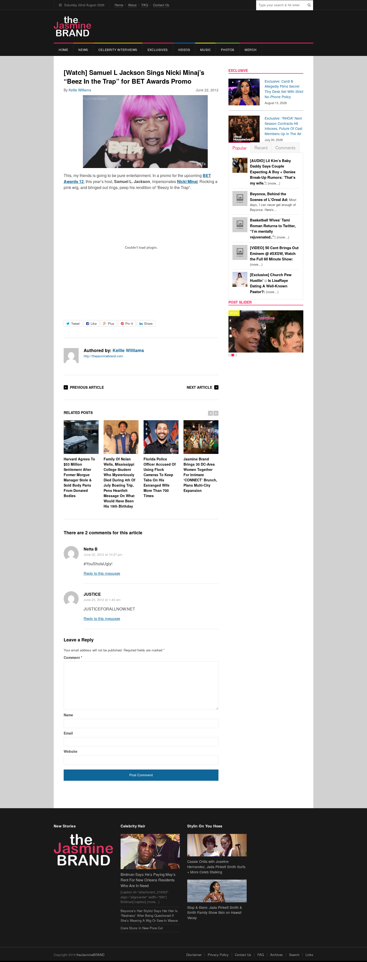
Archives (276, 954)
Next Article (199, 387)
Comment (73, 657)
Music (205, 49)
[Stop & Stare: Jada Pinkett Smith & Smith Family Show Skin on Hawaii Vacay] (217, 891)
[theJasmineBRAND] (72, 26)
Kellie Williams (80, 89)
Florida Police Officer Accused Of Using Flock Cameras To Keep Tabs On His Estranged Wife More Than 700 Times (160, 477)
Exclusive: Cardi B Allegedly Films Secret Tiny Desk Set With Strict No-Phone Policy (284, 89)
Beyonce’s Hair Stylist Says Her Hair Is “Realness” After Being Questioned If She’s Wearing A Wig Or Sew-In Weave (149, 915)
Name (68, 714)
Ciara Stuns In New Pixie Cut (142, 928)
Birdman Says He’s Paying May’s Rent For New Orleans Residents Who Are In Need (148, 880)
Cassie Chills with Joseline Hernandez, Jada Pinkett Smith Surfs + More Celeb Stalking (216, 866)
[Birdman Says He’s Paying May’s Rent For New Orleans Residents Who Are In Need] (150, 851)
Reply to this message (102, 573)
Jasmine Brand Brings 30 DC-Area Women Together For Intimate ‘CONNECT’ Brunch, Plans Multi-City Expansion (200, 474)
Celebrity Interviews (117, 49)
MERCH (251, 49)
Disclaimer (193, 954)
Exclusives (158, 49)
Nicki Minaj (187, 181)
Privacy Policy (218, 954)
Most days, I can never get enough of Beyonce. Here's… (273, 202)
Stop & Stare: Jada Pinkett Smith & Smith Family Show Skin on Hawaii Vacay (214, 912)
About (132, 4)
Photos (227, 49)
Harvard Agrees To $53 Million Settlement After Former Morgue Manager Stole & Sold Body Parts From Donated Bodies (79, 477)
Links (309, 954)
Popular (239, 148)
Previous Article (87, 387)
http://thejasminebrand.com (103, 356)
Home (119, 4)
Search (294, 954)
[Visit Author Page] (71, 355)
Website (70, 751)
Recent (261, 147)
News (83, 49)
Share (148, 323)
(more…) (272, 172)
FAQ (145, 4)
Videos (184, 49)
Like (94, 323)
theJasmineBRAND (90, 954)
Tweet (75, 323)
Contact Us (161, 4)
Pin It (129, 323)
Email (68, 733)
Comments (285, 147)
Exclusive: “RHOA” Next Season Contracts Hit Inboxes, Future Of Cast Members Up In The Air (283, 126)
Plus (111, 323)
